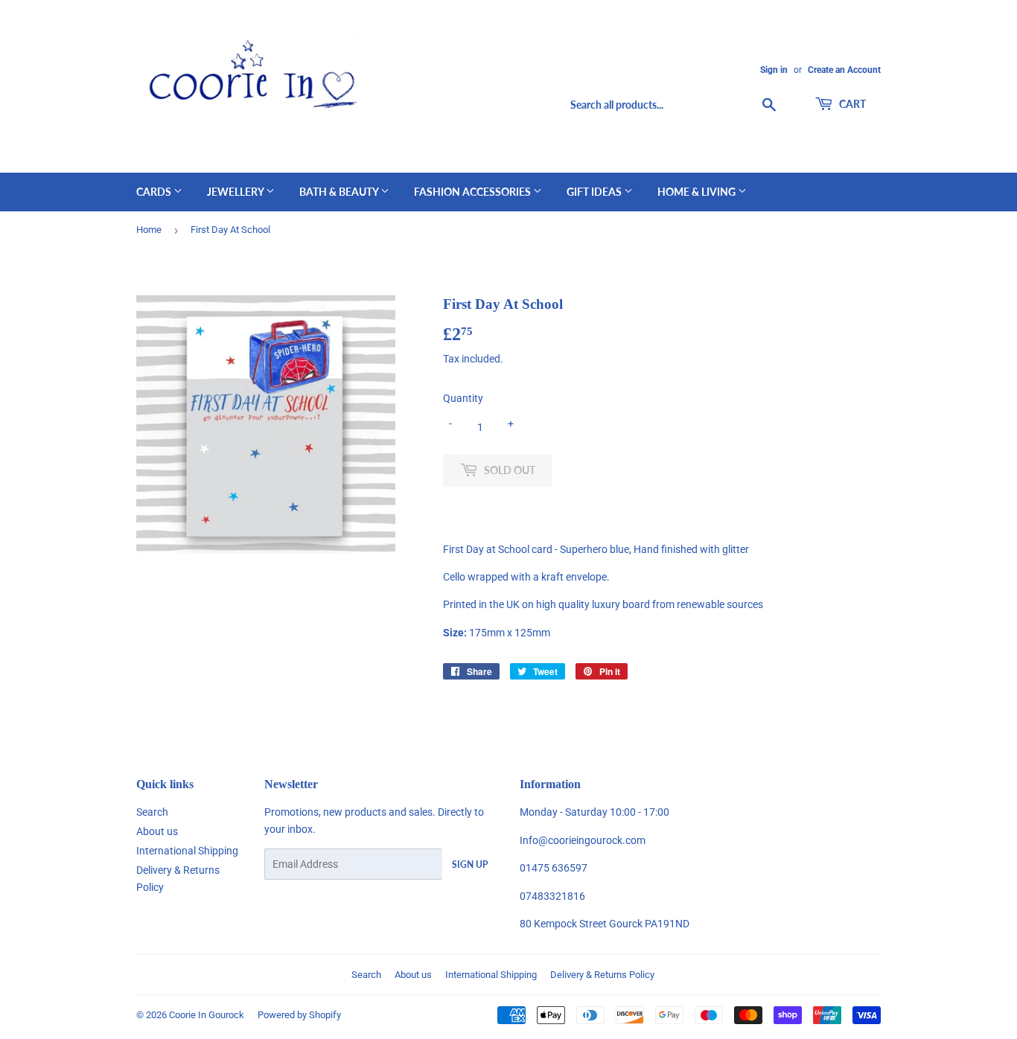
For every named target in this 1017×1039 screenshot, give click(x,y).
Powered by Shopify (299, 1014)
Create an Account (844, 70)
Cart (851, 103)
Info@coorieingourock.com (582, 840)
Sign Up (470, 864)
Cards (154, 191)
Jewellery (236, 191)
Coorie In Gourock (206, 1014)
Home (149, 229)
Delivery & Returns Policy (602, 974)
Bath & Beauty (339, 191)
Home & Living (697, 191)
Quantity (463, 398)
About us (157, 831)
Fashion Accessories (473, 191)
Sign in (774, 70)
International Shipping (187, 851)
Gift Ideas (595, 191)
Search (152, 812)
